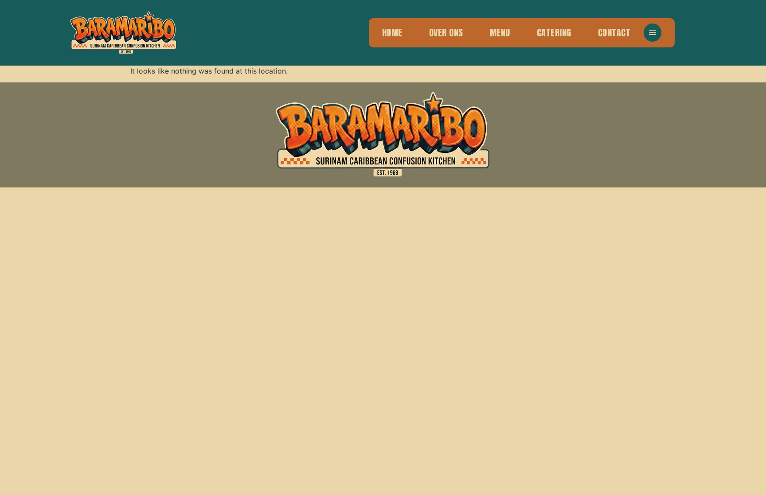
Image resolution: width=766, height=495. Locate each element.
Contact (614, 32)
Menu (500, 32)
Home (392, 32)
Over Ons (446, 32)
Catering (554, 32)
